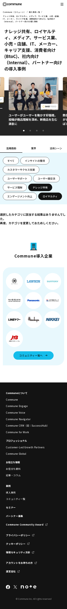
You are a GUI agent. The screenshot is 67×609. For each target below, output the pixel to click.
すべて (10, 160)
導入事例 (11, 492)
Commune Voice (15, 412)
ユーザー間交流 (46, 178)
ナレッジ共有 (40, 187)
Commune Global (16, 453)
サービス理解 (14, 187)
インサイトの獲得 (35, 160)
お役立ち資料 (13, 469)
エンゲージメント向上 (19, 196)
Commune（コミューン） (14, 12)
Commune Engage (17, 406)
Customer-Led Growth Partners (25, 447)
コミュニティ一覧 (15, 499)
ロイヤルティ (50, 196)
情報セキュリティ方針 (18, 552)
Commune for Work (17, 432)
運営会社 (11, 571)
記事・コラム (13, 475)
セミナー (11, 507)
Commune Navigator (18, 419)
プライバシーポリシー (18, 535)
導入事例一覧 (34, 12)
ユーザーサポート (17, 178)
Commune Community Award (24, 524)
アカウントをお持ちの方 (19, 563)
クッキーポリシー (15, 543)
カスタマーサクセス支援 (21, 169)
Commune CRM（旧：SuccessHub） (27, 425)
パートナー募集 (14, 516)
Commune (12, 399)
